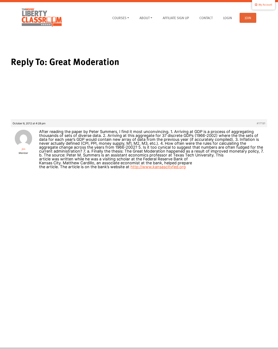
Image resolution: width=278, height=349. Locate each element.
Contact (206, 17)
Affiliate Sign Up (176, 17)
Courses (119, 17)
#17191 (261, 123)
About (144, 17)
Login (227, 17)
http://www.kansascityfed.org (158, 167)
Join (248, 17)
